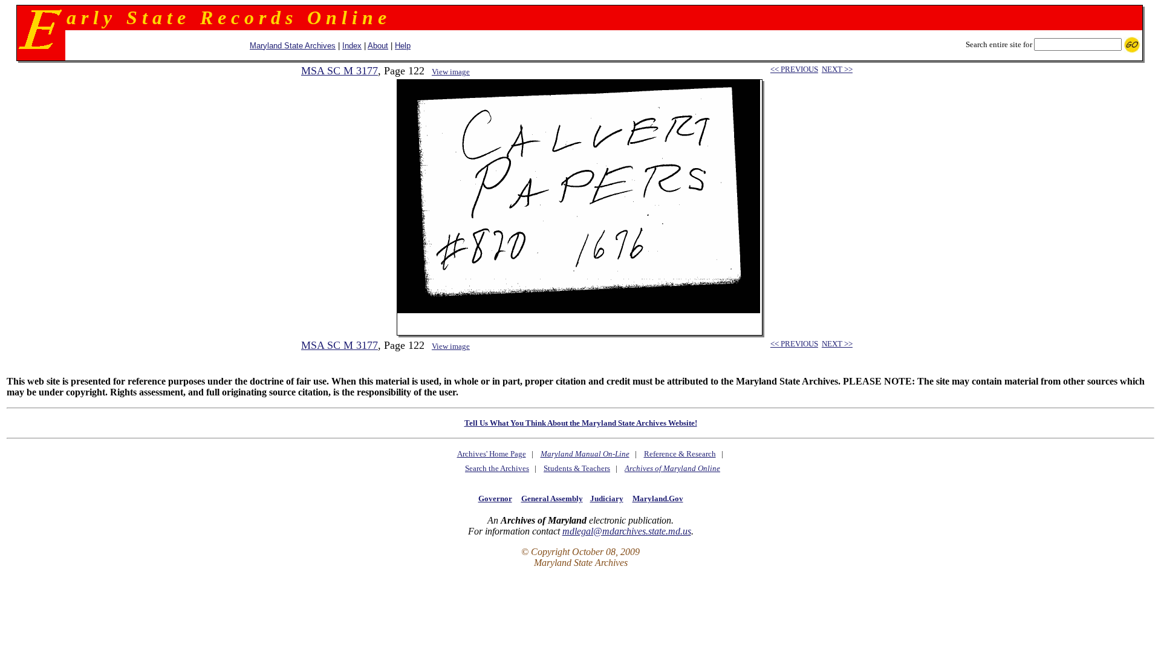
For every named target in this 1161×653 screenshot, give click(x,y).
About (378, 45)
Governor (495, 498)
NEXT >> (837, 69)
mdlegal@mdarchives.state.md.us (626, 531)
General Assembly (552, 498)
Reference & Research (680, 453)
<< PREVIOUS (794, 69)
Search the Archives (497, 468)
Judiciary (606, 498)
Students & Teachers (577, 468)
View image (451, 71)
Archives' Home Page (491, 453)
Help (403, 45)
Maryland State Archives (293, 45)
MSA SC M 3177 (339, 71)
